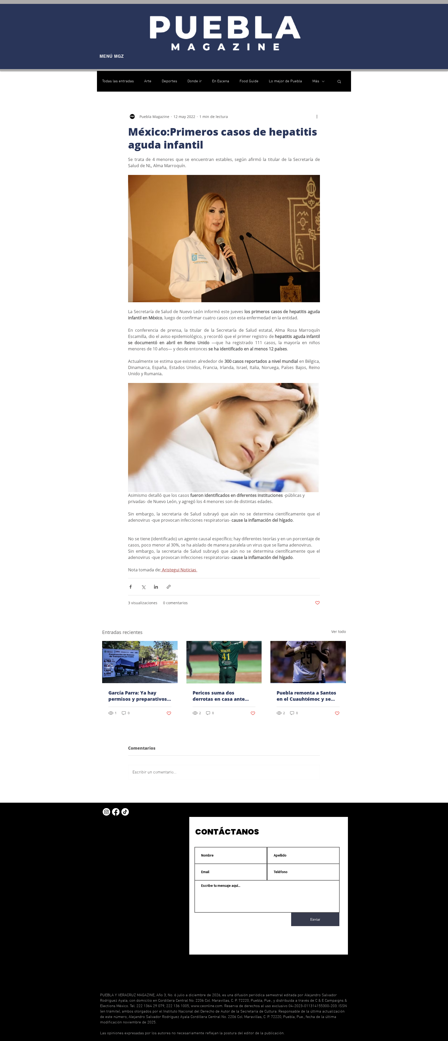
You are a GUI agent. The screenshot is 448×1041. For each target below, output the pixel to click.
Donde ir (194, 81)
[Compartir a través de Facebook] (130, 586)
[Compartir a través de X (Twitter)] (143, 586)
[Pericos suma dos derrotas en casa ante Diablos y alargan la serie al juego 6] (224, 662)
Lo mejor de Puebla (285, 81)
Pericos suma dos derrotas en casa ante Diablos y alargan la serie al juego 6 (223, 696)
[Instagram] (106, 812)
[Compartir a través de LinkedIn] (155, 586)
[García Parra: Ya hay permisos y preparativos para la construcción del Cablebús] (140, 662)
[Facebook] (116, 812)
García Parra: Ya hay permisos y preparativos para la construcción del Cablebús (137, 696)
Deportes (169, 81)
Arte (147, 81)
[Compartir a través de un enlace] (168, 586)
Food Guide (249, 81)
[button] (339, 81)
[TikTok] (125, 812)
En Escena (220, 81)
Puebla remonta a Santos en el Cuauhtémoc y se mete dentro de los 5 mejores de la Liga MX (306, 696)
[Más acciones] (317, 116)
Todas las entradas (118, 81)
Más (315, 81)
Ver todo (338, 631)
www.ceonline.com (206, 1006)
